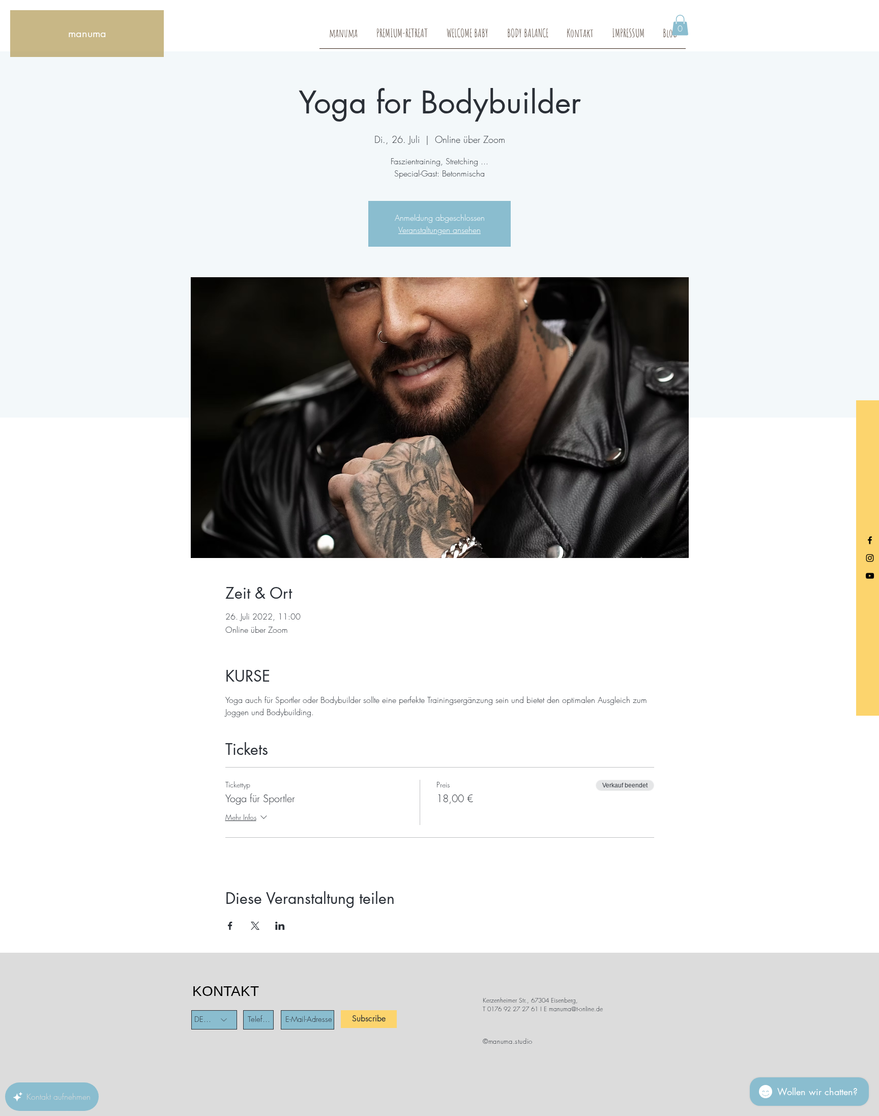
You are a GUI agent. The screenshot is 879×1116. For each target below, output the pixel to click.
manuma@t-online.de (576, 1009)
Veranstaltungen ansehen (439, 230)
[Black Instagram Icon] (870, 558)
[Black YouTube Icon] (870, 576)
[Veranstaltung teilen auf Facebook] (230, 926)
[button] (680, 25)
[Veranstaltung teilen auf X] (255, 926)
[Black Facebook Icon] (870, 540)
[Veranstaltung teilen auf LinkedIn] (280, 926)
